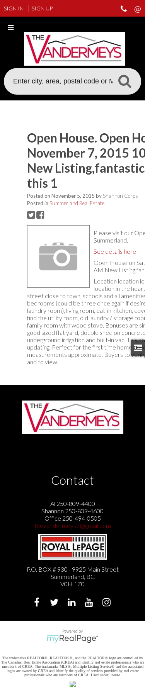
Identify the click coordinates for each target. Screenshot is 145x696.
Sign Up (42, 8)
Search (124, 81)
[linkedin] (72, 603)
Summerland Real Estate (76, 203)
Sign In (14, 8)
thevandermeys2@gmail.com (72, 525)
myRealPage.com (72, 638)
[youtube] (90, 603)
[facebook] (37, 603)
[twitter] (55, 603)
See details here (115, 251)
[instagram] (107, 603)
